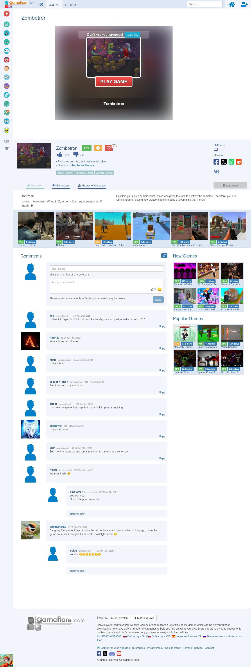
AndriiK (54, 337)
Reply (162, 326)
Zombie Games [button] (104, 172)
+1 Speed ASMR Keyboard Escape (216, 309)
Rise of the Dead (26, 245)
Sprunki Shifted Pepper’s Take (190, 372)
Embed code (230, 185)
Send (158, 299)
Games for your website (114, 648)
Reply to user (77, 514)
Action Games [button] (65, 172)
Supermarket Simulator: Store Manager (194, 309)
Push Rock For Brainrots (234, 309)
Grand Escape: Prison (221, 245)
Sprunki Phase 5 (206, 372)
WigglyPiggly (58, 526)
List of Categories (111, 636)
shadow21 (56, 425)
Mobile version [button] (145, 618)
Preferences (138, 648)
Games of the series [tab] (93, 185)
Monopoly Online (182, 347)
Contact (209, 648)
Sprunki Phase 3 (229, 372)
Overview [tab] (36, 185)
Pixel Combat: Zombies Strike (187, 245)
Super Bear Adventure (209, 347)
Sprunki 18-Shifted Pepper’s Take (191, 284)
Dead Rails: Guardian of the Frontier (114, 245)
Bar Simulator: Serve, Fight (212, 284)
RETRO (71, 4)
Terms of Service (193, 648)
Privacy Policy (155, 648)
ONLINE (55, 4)
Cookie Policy (173, 648)
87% (86, 148)
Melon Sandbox (229, 347)
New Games (185, 255)
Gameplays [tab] (63, 185)
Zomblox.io (139, 245)
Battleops (61, 245)
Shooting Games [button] (84, 172)
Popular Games (188, 318)
